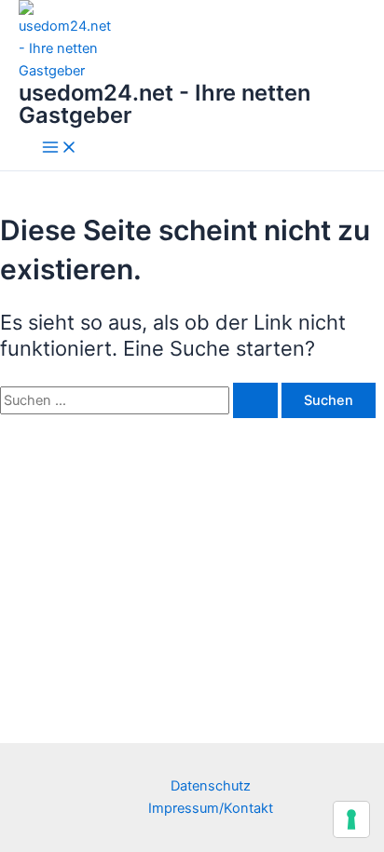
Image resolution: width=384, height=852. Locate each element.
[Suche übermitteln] (255, 401)
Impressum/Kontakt (210, 808)
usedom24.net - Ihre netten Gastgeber (164, 103)
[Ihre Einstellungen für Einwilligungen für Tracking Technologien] (351, 819)
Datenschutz (211, 786)
